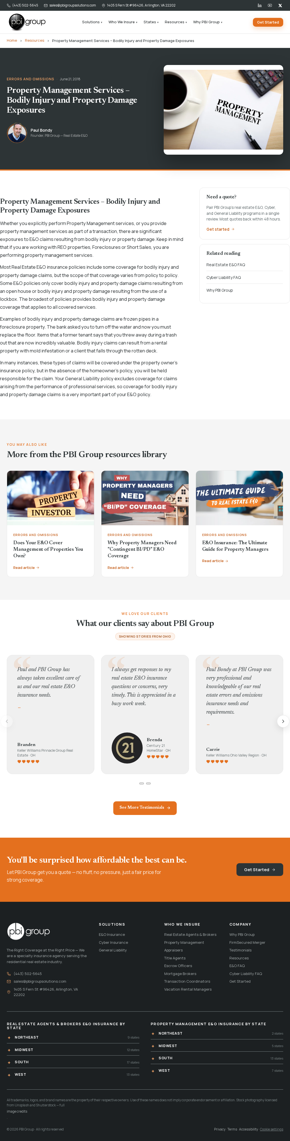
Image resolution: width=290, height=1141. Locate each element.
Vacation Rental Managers (188, 989)
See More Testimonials (142, 808)
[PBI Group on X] (280, 5)
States (151, 21)
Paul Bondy (41, 130)
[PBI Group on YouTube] (270, 5)
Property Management (184, 942)
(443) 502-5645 (25, 5)
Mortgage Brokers (180, 973)
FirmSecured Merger (247, 942)
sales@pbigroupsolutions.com (72, 5)
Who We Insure (122, 21)
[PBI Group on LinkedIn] (260, 5)
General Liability (113, 950)
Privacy (219, 1129)
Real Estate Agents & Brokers (190, 934)
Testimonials (240, 950)
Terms (232, 1129)
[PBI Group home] (27, 22)
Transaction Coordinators (187, 981)
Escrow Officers (178, 965)
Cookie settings (271, 1129)
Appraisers (173, 950)
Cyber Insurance (113, 942)
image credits (17, 1111)
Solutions (92, 21)
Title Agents (174, 958)
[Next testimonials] (283, 721)
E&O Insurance (112, 934)
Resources (176, 21)
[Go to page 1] (141, 783)
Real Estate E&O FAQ (225, 264)
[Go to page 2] (148, 783)
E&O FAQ (237, 965)
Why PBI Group (207, 21)
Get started (217, 229)
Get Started (268, 22)
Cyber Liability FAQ (223, 277)
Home (12, 40)
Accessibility (248, 1129)
